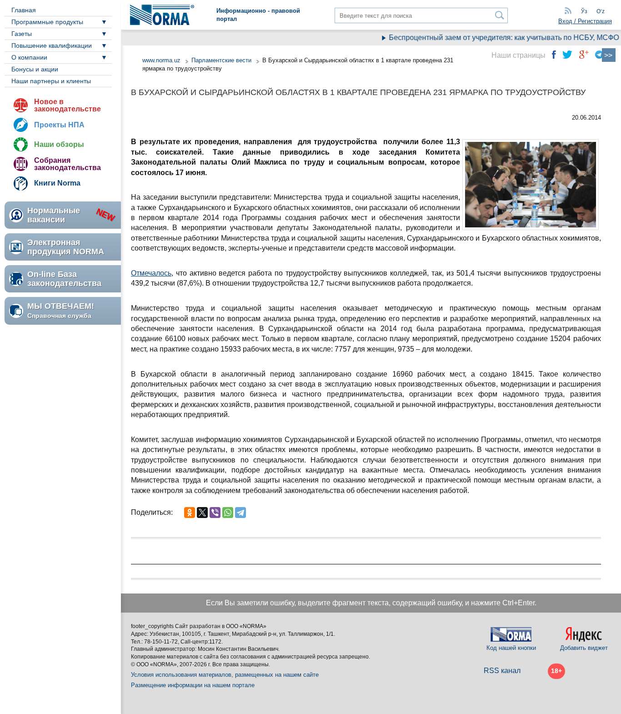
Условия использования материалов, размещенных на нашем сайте (225, 674)
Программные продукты (47, 21)
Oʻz (600, 11)
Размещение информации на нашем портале (193, 685)
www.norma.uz (161, 60)
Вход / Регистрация (585, 21)
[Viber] (215, 512)
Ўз (584, 11)
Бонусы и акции (34, 69)
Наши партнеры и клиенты (51, 81)
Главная (23, 10)
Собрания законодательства (67, 164)
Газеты (21, 33)
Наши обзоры (59, 144)
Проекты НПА (59, 125)
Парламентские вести (221, 60)
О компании (29, 57)
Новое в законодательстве (67, 105)
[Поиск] (500, 15)
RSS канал (502, 670)
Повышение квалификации (51, 45)
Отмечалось (151, 273)
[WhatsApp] (227, 512)
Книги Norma (57, 183)
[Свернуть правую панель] (609, 55)
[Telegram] (240, 512)
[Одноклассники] (189, 512)
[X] (202, 512)
